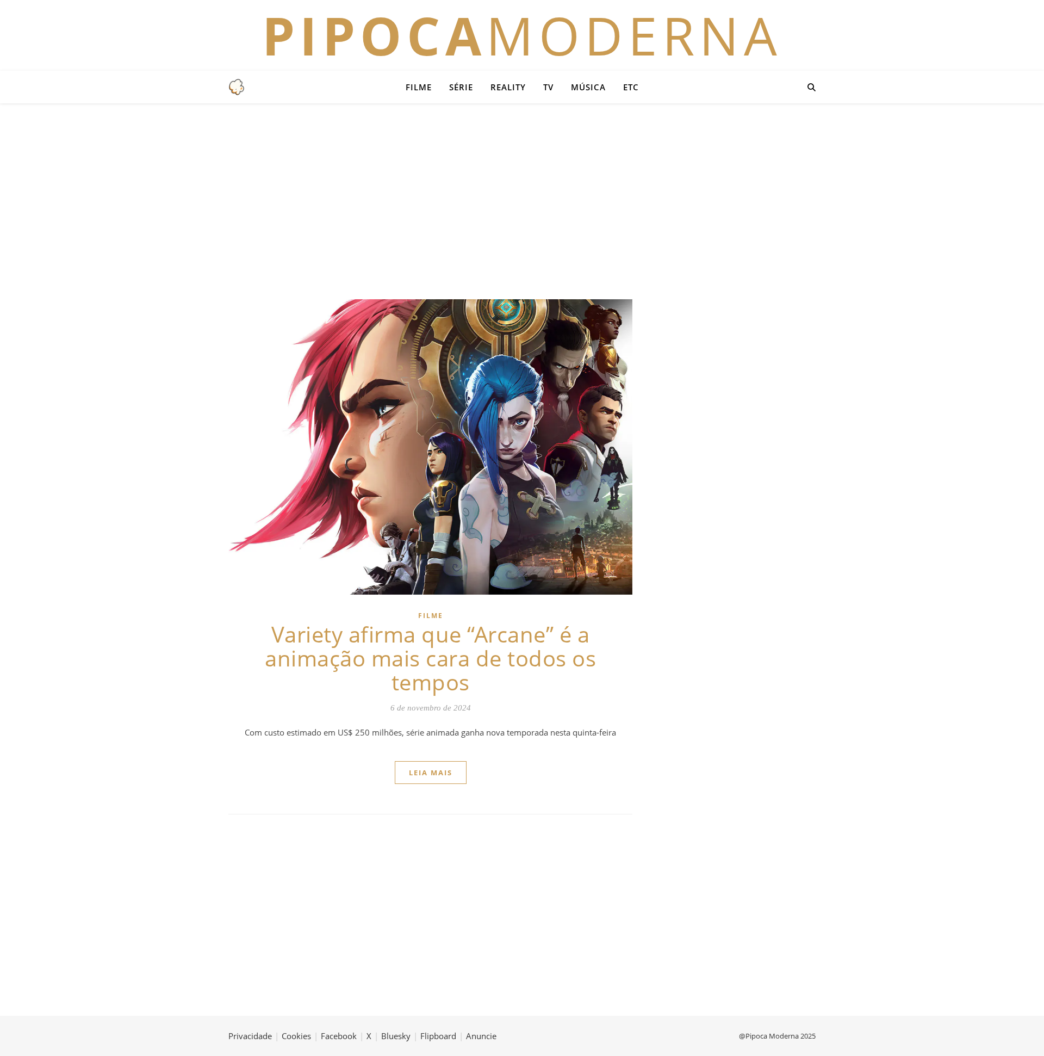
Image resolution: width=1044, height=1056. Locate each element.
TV (548, 87)
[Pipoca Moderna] (236, 87)
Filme (419, 87)
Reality (508, 87)
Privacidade (250, 1035)
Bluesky (396, 1035)
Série (461, 87)
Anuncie (481, 1035)
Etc (631, 87)
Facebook (339, 1035)
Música (588, 87)
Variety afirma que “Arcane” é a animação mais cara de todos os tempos (430, 658)
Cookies (296, 1035)
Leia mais (430, 772)
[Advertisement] (522, 201)
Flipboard (438, 1035)
